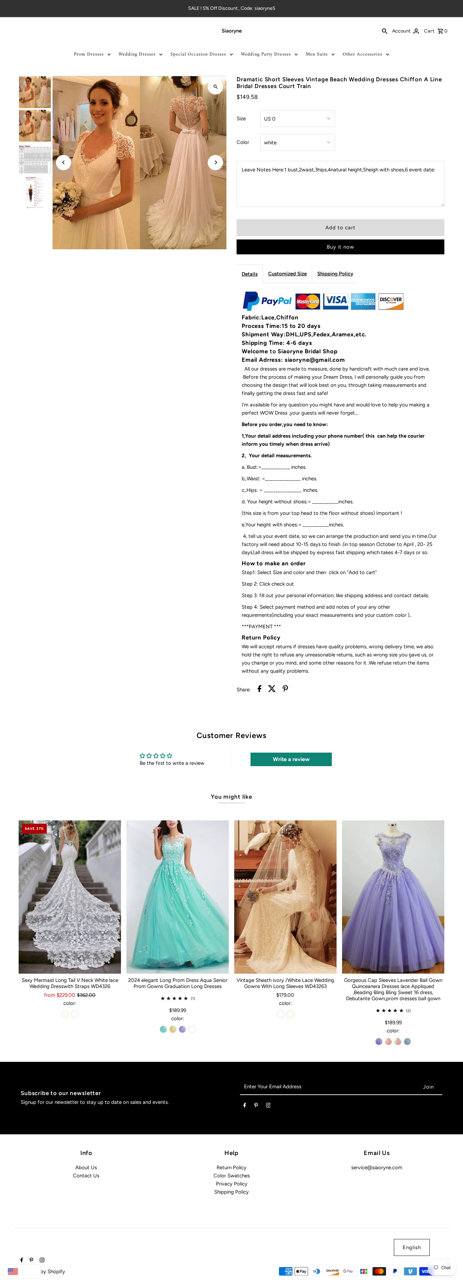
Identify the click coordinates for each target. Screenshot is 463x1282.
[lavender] (182, 1029)
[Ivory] (65, 1014)
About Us (86, 1167)
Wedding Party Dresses (266, 54)
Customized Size (287, 274)
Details (250, 274)
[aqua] (163, 1029)
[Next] (215, 162)
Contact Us (86, 1176)
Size (241, 118)
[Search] (384, 31)
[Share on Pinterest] (285, 689)
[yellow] (172, 1029)
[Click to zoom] (215, 86)
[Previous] (63, 162)
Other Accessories (362, 54)
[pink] (388, 1041)
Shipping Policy (335, 274)
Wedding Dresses (137, 54)
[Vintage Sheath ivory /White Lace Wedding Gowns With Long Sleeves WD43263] (285, 897)
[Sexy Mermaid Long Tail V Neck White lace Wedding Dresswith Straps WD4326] (70, 897)
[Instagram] (268, 1106)
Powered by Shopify (42, 1271)
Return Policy (231, 1167)
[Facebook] (244, 1106)
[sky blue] (407, 1041)
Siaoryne (232, 31)
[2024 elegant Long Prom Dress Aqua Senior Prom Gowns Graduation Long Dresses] (177, 897)
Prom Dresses (89, 54)
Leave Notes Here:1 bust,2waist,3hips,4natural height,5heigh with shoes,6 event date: (338, 170)
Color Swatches (232, 1176)
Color (243, 142)
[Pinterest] (256, 1106)
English (412, 1247)
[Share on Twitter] (272, 689)
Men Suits (317, 54)
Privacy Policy (231, 1184)
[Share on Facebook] (259, 689)
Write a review (291, 759)
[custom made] (191, 1029)
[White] (74, 1014)
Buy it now (340, 247)
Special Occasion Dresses (198, 54)
